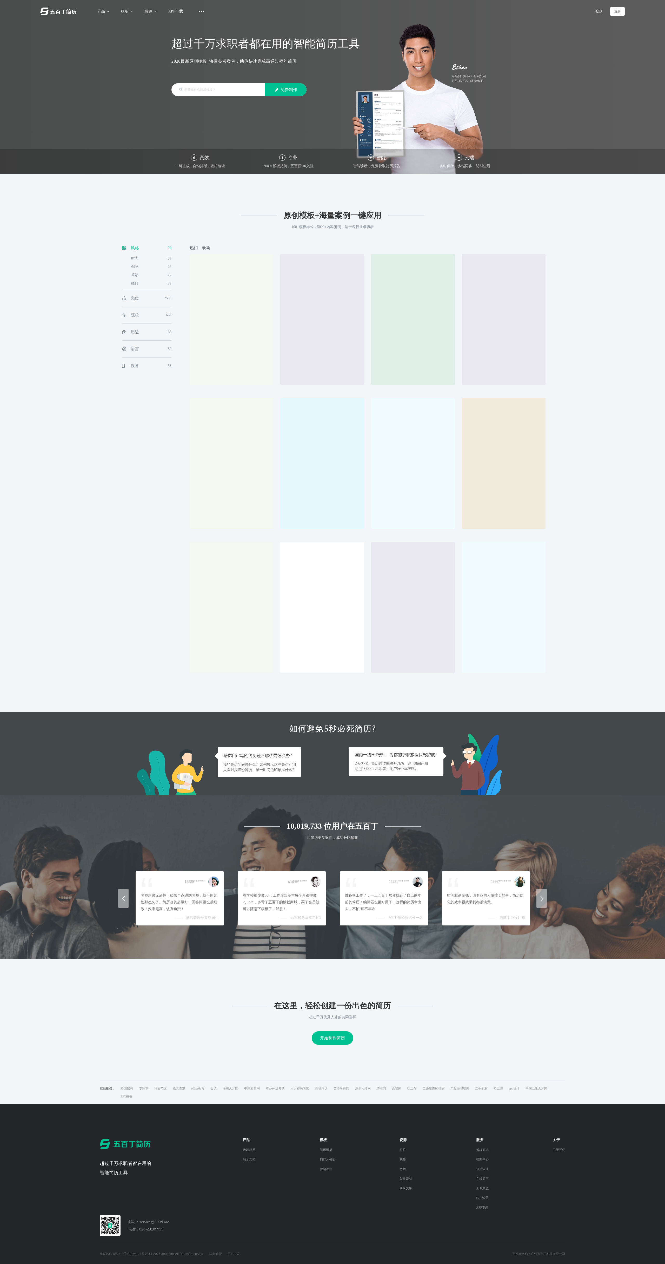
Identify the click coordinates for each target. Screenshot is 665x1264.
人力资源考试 (299, 1088)
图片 (403, 1150)
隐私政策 (215, 1254)
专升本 (143, 1088)
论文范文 (160, 1088)
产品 (101, 11)
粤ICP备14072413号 (113, 1254)
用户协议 (233, 1254)
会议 (213, 1088)
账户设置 (482, 1198)
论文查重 (179, 1088)
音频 (403, 1169)
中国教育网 (252, 1088)
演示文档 (249, 1159)
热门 (194, 247)
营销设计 (326, 1169)
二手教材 (481, 1088)
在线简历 (482, 1179)
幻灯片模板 (327, 1159)
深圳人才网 (363, 1088)
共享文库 (406, 1188)
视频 (403, 1159)
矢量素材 (406, 1179)
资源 (148, 11)
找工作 (412, 1088)
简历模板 (326, 1150)
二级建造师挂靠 (433, 1088)
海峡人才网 (230, 1088)
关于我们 (559, 1150)
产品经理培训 (459, 1088)
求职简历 (249, 1150)
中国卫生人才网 (536, 1088)
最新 (206, 247)
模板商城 (482, 1150)
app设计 (514, 1088)
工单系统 (482, 1188)
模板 (125, 11)
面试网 (396, 1088)
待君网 (381, 1088)
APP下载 (175, 11)
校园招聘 (127, 1088)
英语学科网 (341, 1088)
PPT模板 (126, 1096)
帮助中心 (482, 1159)
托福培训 (321, 1088)
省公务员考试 (275, 1088)
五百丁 (59, 11)
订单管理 (482, 1169)
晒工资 (498, 1088)
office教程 (197, 1088)
